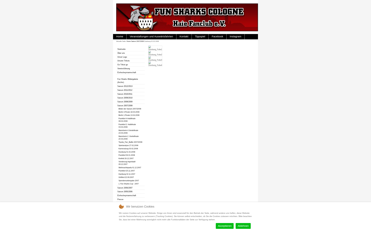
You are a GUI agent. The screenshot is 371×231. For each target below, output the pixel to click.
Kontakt (184, 36)
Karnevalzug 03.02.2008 (128, 149)
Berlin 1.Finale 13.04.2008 (129, 115)
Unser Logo (122, 57)
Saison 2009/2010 (124, 98)
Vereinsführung (123, 68)
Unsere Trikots (123, 61)
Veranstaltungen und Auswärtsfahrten (151, 36)
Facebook (217, 36)
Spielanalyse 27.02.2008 (128, 145)
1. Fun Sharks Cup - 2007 (129, 184)
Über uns (121, 53)
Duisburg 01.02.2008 (127, 152)
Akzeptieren (225, 225)
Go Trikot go (122, 65)
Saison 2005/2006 (124, 191)
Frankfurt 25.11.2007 (127, 171)
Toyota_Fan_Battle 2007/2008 (130, 142)
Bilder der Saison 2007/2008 (130, 109)
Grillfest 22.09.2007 (126, 177)
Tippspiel (200, 36)
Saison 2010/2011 (124, 94)
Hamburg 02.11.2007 (127, 174)
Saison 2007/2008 (137, 41)
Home (119, 36)
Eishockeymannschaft (126, 72)
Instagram (235, 36)
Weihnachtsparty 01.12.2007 (130, 168)
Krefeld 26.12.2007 (126, 158)
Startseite (121, 49)
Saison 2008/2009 (124, 102)
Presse (120, 199)
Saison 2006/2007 (124, 188)
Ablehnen (243, 225)
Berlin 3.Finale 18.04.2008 (129, 112)
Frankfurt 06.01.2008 (127, 155)
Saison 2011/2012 (124, 90)
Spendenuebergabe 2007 (129, 181)
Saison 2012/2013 (124, 86)
